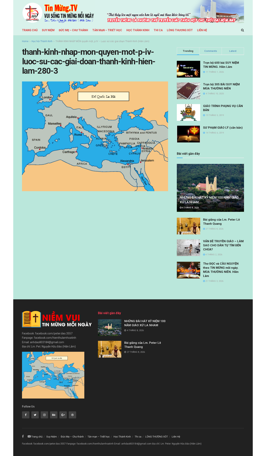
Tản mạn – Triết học (107, 30)
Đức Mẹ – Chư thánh (73, 30)
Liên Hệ (202, 30)
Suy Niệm (48, 30)
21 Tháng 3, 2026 (214, 281)
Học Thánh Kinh (137, 30)
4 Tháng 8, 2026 (190, 207)
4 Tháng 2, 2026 (213, 254)
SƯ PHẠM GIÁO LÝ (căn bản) (223, 127)
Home (25, 41)
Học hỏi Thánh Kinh (42, 41)
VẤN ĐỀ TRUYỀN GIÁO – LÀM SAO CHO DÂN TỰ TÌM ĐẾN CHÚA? (223, 245)
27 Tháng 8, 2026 (214, 229)
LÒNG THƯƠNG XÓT (180, 30)
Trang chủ (30, 30)
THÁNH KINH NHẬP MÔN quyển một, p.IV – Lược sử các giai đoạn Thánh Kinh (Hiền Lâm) (102, 41)
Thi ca (158, 30)
